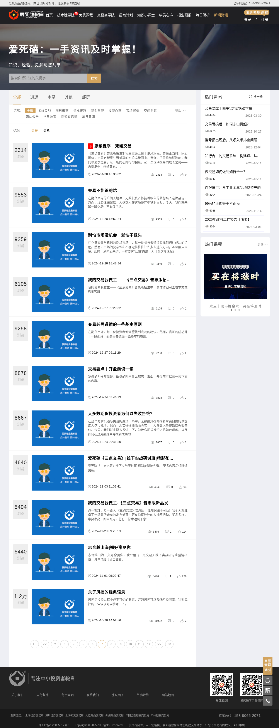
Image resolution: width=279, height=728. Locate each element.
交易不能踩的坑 (102, 190)
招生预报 (184, 15)
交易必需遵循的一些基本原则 (115, 324)
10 (130, 644)
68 (169, 644)
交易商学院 (106, 15)
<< (45, 644)
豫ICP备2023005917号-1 (54, 725)
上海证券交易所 (34, 715)
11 (139, 644)
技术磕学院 (66, 15)
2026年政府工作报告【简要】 (228, 219)
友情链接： (17, 715)
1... (34, 644)
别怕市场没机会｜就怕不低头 (115, 235)
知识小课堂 (146, 15)
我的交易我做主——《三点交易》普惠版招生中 (131, 280)
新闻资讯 (221, 15)
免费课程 (86, 15)
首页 (49, 15)
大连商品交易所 (94, 715)
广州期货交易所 (160, 715)
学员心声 (166, 15)
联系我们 (93, 695)
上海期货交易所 (74, 715)
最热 (46, 131)
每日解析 (203, 15)
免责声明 (67, 695)
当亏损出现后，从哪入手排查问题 (231, 140)
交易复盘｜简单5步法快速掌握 (228, 108)
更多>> (262, 244)
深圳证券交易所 (54, 715)
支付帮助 (42, 695)
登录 (247, 20)
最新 (34, 131)
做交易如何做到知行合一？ (226, 172)
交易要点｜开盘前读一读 (111, 369)
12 (149, 644)
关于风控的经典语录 (106, 592)
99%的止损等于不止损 (222, 203)
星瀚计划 (126, 15)
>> (159, 644)
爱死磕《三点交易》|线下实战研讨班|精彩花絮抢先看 (131, 458)
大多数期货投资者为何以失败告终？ (121, 414)
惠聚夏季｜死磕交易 (113, 146)
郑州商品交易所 (114, 715)
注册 (264, 20)
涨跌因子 (118, 695)
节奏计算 (143, 695)
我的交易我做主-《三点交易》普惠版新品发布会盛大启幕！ (131, 503)
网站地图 (168, 695)
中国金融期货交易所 (137, 715)
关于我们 (17, 695)
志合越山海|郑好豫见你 (109, 547)
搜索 (94, 78)
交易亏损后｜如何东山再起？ (227, 124)
